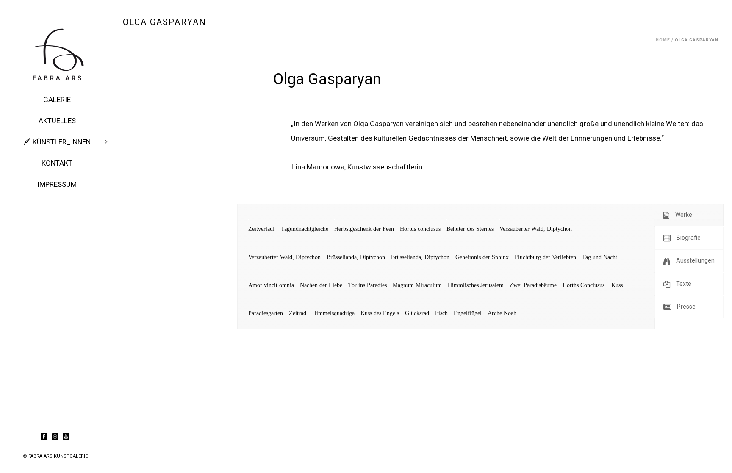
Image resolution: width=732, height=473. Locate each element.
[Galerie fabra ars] (57, 55)
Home (663, 40)
